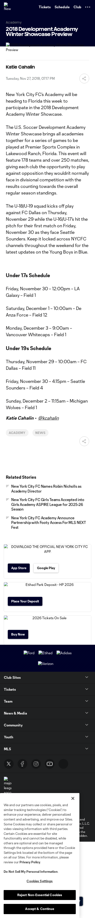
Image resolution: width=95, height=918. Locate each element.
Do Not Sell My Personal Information (31, 872)
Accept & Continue (39, 909)
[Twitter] (9, 764)
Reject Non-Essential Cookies (39, 895)
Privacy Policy (29, 862)
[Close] (72, 798)
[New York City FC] (8, 7)
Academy (17, 432)
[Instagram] (36, 764)
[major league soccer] (8, 786)
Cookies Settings (40, 881)
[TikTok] (63, 764)
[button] (87, 7)
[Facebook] (22, 764)
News (40, 432)
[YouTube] (50, 764)
